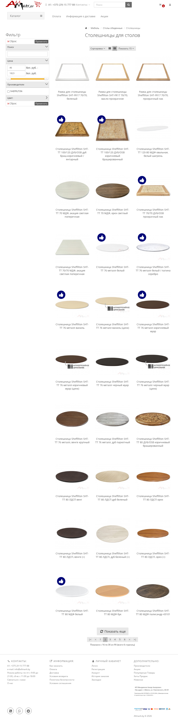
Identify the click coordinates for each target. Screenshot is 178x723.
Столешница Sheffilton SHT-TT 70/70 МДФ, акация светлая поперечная (72, 270)
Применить (41, 41)
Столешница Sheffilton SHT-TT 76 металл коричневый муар (153, 328)
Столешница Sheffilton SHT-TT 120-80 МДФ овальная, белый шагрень (153, 152)
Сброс (13, 41)
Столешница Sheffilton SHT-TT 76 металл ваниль (72, 326)
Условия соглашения (60, 683)
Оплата (53, 669)
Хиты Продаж (141, 676)
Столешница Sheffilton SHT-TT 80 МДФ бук (112, 612)
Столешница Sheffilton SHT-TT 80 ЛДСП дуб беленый (112, 497)
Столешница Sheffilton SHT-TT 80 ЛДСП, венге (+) (72, 555)
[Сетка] (114, 48)
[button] (162, 5)
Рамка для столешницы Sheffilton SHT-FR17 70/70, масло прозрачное (112, 95)
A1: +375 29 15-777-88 (18, 665)
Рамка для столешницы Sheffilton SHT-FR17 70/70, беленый (72, 95)
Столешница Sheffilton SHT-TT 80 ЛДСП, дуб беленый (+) (113, 555)
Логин (95, 665)
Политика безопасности (62, 679)
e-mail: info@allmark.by (18, 669)
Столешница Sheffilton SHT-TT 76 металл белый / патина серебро (153, 270)
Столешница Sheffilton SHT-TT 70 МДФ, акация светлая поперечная (72, 213)
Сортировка (97, 48)
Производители (142, 665)
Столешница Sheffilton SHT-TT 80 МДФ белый (72, 612)
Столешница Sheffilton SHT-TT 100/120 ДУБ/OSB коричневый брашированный (112, 154)
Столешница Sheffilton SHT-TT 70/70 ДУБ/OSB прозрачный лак (153, 213)
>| (135, 639)
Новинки (138, 679)
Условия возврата (59, 676)
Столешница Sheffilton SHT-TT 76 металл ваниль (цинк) (112, 326)
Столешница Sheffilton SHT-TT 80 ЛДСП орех (153, 497)
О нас (10, 683)
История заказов (100, 676)
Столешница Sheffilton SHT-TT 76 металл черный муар (112, 383)
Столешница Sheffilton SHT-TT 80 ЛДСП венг (72, 497)
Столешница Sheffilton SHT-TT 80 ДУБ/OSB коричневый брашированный (153, 442)
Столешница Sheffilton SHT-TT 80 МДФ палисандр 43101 (153, 612)
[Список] (109, 48)
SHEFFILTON (16, 91)
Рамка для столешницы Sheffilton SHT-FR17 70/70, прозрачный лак (153, 95)
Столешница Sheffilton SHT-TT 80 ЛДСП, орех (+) (153, 555)
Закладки (96, 679)
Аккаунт (96, 672)
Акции (137, 669)
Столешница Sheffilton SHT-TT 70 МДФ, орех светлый (112, 211)
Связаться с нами (16, 679)
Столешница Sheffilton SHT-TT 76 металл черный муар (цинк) (153, 385)
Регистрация (98, 669)
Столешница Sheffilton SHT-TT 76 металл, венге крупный (72, 440)
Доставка (54, 672)
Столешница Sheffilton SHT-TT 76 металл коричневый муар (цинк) (72, 385)
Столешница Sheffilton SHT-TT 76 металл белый (112, 268)
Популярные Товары (144, 672)
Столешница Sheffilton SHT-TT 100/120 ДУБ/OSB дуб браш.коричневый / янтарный (72, 154)
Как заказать (56, 665)
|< (90, 639)
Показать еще (115, 631)
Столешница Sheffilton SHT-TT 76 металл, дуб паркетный (112, 440)
